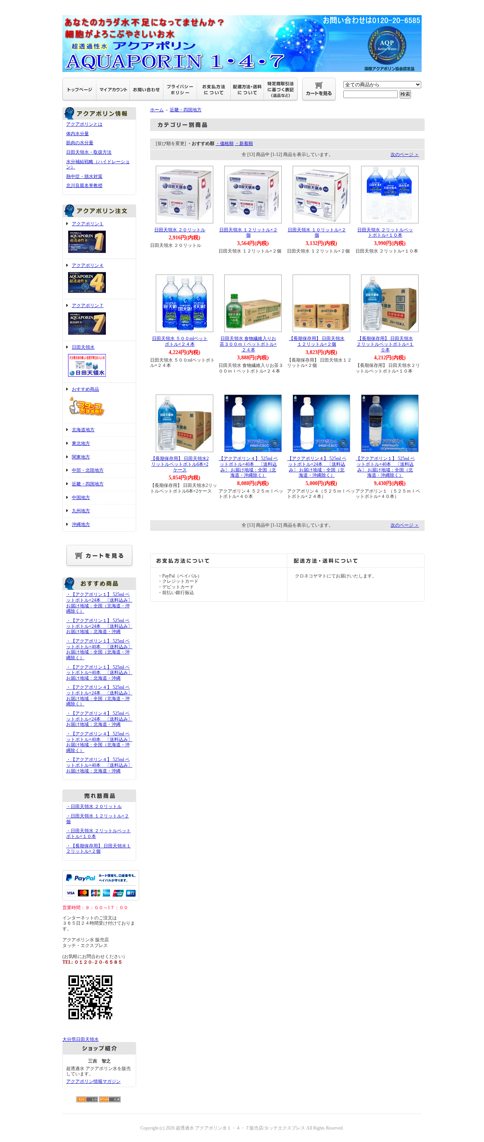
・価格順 (225, 143)
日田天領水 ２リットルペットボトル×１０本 (385, 232)
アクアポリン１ (88, 223)
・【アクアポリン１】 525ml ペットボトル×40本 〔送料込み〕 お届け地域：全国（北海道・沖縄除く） (99, 649)
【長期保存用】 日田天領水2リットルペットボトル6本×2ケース (180, 464)
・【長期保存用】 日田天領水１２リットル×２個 (98, 848)
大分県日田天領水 (80, 1039)
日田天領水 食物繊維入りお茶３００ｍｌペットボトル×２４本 (248, 344)
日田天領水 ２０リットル (179, 229)
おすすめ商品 (85, 389)
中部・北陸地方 (88, 470)
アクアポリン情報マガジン (93, 1081)
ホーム (157, 109)
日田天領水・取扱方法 (89, 152)
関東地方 (81, 457)
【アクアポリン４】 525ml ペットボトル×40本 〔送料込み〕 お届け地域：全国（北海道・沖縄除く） (248, 467)
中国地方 (81, 497)
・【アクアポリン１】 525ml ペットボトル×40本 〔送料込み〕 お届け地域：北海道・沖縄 (99, 673)
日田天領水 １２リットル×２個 (248, 232)
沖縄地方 (81, 524)
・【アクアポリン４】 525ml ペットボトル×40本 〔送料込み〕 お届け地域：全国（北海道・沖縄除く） (99, 742)
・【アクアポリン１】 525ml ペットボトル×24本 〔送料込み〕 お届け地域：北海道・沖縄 (99, 626)
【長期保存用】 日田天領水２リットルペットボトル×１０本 (385, 344)
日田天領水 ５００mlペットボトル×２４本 (180, 341)
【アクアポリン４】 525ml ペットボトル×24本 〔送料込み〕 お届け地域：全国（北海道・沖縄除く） (316, 467)
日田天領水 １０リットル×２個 (317, 232)
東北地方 (81, 443)
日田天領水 (83, 347)
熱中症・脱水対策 (84, 176)
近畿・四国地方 (88, 484)
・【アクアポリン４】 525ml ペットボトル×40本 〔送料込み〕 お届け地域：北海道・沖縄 (99, 765)
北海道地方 (83, 429)
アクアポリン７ (88, 305)
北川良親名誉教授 (84, 185)
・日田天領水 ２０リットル (94, 806)
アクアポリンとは (84, 124)
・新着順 (244, 143)
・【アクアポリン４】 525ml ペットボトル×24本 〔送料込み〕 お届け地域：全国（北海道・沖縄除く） (99, 696)
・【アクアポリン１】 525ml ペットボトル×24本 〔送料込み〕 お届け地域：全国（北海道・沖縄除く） (99, 603)
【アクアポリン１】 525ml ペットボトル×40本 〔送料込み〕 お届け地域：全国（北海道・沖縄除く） (385, 467)
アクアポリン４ (88, 265)
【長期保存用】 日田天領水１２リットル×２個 (316, 341)
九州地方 (81, 510)
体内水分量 (77, 133)
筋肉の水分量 (79, 142)
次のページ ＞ (405, 154)
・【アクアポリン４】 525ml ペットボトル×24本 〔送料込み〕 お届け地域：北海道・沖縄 (99, 719)
